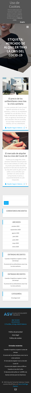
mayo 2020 (15, 243)
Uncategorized (15, 298)
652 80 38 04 (16, 322)
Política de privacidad (15, 332)
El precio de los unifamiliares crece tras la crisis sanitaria (15, 101)
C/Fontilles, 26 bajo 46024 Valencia (15, 324)
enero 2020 (15, 246)
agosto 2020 (15, 233)
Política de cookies (15, 338)
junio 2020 (15, 240)
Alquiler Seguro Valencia (14, 128)
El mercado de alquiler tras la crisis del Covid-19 (15, 154)
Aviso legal (15, 335)
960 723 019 (15, 320)
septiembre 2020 (16, 229)
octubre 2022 (15, 226)
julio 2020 (15, 236)
